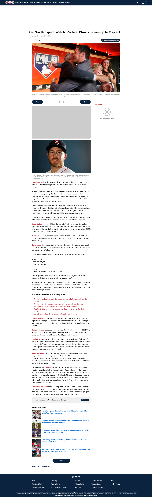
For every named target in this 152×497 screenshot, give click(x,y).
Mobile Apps (114, 481)
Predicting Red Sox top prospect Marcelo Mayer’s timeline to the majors (59, 304)
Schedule (39, 2)
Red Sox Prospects (44, 466)
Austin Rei (35, 236)
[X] (141, 2)
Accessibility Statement (59, 487)
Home (34, 466)
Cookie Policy (115, 484)
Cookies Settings (97, 487)
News (26, 2)
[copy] (43, 40)
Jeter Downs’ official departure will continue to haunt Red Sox (55, 314)
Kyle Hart (48, 368)
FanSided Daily (37, 484)
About (34, 481)
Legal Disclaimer (38, 487)
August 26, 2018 (58, 272)
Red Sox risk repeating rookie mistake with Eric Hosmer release (56, 306)
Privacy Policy (79, 484)
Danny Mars (36, 245)
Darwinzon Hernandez (40, 387)
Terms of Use (96, 484)
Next (85, 102)
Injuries (61, 2)
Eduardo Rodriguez (39, 318)
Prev (37, 102)
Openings (54, 481)
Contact (77, 481)
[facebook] (137, 2)
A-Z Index (78, 487)
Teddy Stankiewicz (38, 353)
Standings (47, 2)
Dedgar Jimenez (38, 330)
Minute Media (22, 492)
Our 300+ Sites (96, 481)
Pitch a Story (55, 484)
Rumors (32, 2)
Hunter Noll (35, 36)
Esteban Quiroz (37, 182)
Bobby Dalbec (37, 224)
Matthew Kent (37, 339)
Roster (55, 2)
